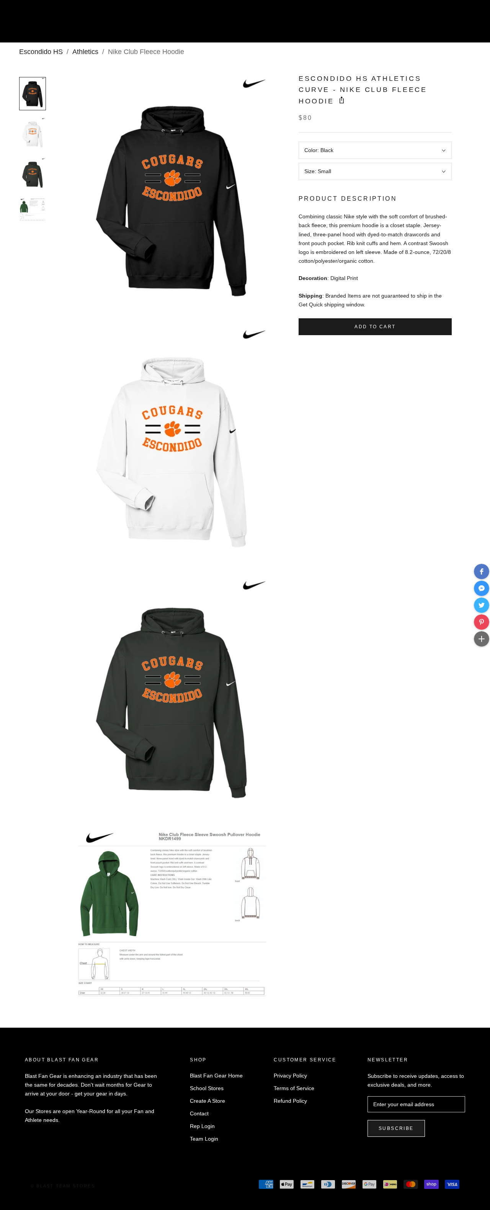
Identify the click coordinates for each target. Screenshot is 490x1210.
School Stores (207, 1088)
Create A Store (207, 1101)
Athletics (85, 52)
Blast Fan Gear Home (216, 1075)
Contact (199, 1113)
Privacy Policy (290, 1075)
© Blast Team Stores (63, 1186)
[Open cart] (467, 24)
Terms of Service (294, 1088)
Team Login (204, 1139)
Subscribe (396, 1128)
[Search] (450, 24)
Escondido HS (41, 52)
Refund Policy (290, 1101)
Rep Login (202, 1126)
